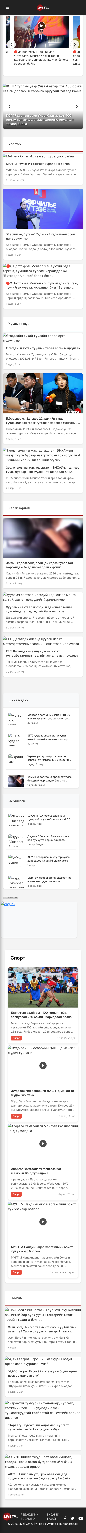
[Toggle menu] (7, 7)
